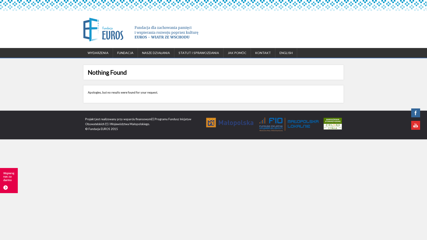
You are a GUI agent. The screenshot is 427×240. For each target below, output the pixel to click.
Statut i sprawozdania (199, 53)
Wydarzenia (98, 53)
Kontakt (263, 53)
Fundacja (125, 53)
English (286, 53)
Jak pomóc (237, 53)
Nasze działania (156, 53)
